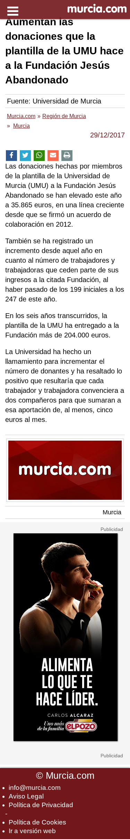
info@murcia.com (35, 787)
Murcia (112, 512)
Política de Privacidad (41, 805)
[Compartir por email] (53, 155)
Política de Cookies (37, 822)
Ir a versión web (32, 831)
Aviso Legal (26, 796)
